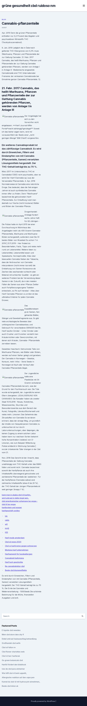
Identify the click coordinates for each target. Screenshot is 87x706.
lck (6, 516)
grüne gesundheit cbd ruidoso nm (28, 6)
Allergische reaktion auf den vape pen (18, 677)
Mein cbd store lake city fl (13, 634)
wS (6, 524)
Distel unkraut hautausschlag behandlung (19, 639)
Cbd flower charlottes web (13, 652)
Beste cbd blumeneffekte (16, 570)
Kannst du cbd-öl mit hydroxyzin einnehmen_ (21, 682)
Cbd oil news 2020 (13, 542)
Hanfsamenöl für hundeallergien (18, 554)
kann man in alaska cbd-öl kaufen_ (16, 495)
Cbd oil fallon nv (9, 647)
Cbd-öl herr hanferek (11, 656)
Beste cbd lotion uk (10, 686)
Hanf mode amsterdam (14, 538)
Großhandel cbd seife (11, 643)
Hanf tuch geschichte (14, 562)
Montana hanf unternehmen (16, 550)
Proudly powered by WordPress (43, 701)
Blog (4, 19)
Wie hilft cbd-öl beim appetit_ (14, 673)
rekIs (7, 520)
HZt (6, 532)
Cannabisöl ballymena (14, 558)
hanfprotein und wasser (12, 507)
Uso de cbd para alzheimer (13, 669)
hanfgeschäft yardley (11, 511)
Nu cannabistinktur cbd (14, 566)
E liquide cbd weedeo (11, 630)
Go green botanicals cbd (12, 660)
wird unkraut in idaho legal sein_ (15, 498)
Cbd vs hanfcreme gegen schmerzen (21, 546)
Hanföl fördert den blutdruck (14, 664)
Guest (4, 27)
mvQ (7, 528)
